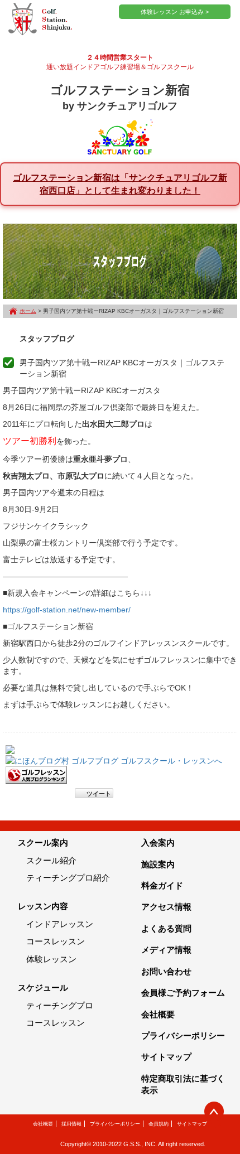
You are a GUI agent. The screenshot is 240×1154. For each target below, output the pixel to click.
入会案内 (158, 842)
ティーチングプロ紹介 (68, 877)
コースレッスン (55, 941)
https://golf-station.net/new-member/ (67, 609)
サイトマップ (166, 1056)
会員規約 (158, 1124)
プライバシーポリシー (183, 1035)
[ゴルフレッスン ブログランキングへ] (36, 774)
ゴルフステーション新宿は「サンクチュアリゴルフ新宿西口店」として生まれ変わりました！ (120, 183)
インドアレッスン (59, 924)
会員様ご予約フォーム (183, 992)
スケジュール (43, 987)
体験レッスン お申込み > (175, 11)
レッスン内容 (43, 906)
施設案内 (158, 864)
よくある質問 (166, 928)
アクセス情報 (166, 906)
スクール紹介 (51, 860)
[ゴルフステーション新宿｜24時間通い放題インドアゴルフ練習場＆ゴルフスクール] (40, 19)
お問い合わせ (166, 971)
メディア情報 (166, 949)
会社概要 (158, 1014)
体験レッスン (51, 959)
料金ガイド (162, 885)
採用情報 (71, 1124)
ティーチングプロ (59, 1005)
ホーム (28, 311)
